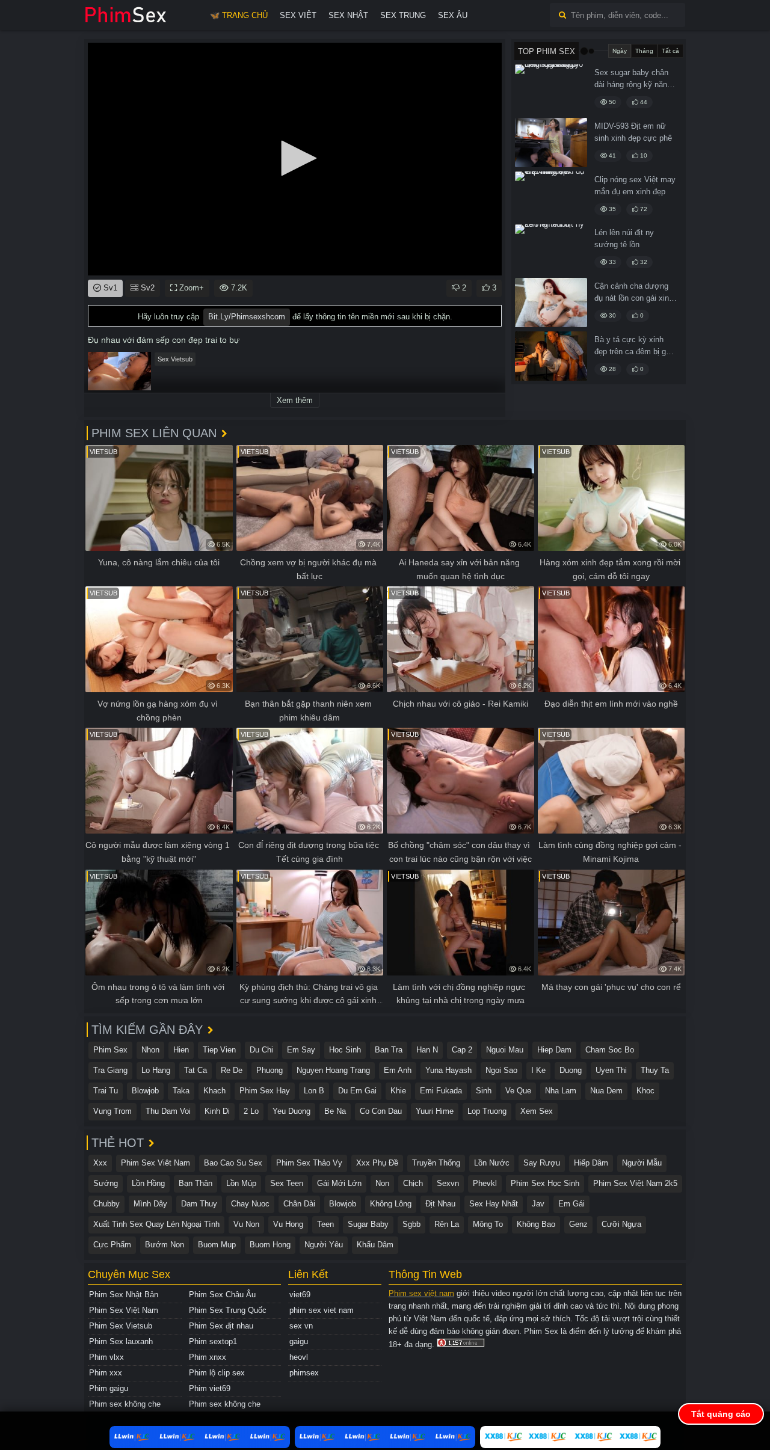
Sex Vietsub (175, 359)
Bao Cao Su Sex (233, 1162)
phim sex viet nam (321, 1310)
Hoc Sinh (345, 1049)
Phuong (269, 1070)
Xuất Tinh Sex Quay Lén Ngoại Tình (156, 1224)
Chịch (413, 1183)
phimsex (304, 1372)
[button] (294, 158)
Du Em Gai (357, 1090)
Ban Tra (388, 1049)
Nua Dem (606, 1090)
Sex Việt (298, 15)
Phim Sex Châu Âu (222, 1294)
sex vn (301, 1325)
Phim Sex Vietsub (120, 1325)
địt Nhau (440, 1203)
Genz (578, 1224)
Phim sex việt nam (421, 1293)
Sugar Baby (368, 1224)
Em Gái (571, 1203)
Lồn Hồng (148, 1183)
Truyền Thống (436, 1162)
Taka (181, 1090)
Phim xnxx (207, 1357)
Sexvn (448, 1183)
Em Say (301, 1049)
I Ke (538, 1070)
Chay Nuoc (250, 1203)
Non (382, 1183)
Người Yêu (323, 1244)
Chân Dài (299, 1203)
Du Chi (261, 1049)
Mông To (488, 1224)
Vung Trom (112, 1111)
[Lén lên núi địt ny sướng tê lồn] (551, 249)
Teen (325, 1224)
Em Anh (397, 1070)
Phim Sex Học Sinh (545, 1183)
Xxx (100, 1162)
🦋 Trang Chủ (239, 15)
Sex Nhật (348, 15)
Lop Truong (487, 1111)
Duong (570, 1070)
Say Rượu (541, 1162)
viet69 (299, 1294)
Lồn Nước (492, 1162)
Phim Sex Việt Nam (123, 1310)
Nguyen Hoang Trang (333, 1070)
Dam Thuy (199, 1203)
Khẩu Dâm (375, 1244)
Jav (538, 1203)
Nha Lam (560, 1090)
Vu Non (246, 1224)
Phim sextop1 (213, 1341)
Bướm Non (164, 1244)
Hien (181, 1049)
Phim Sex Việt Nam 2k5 (635, 1183)
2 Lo (251, 1111)
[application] (295, 159)
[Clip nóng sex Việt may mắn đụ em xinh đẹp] (551, 196)
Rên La (446, 1224)
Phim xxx (105, 1372)
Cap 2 (462, 1049)
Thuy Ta (655, 1070)
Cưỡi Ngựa (621, 1224)
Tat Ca (195, 1070)
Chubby (106, 1203)
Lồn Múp (241, 1183)
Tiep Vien (219, 1049)
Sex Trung (403, 15)
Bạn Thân (195, 1183)
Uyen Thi (611, 1070)
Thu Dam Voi (168, 1111)
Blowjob (145, 1090)
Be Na (335, 1111)
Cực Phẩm (112, 1244)
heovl (298, 1357)
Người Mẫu (642, 1162)
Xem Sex (536, 1111)
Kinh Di (217, 1111)
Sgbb (411, 1224)
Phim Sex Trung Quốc (227, 1310)
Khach (214, 1090)
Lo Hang (155, 1070)
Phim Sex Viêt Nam (155, 1162)
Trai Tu (105, 1090)
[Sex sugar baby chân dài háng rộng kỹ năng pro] (551, 89)
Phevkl (485, 1183)
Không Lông (390, 1203)
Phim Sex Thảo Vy (309, 1162)
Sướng (105, 1183)
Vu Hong (288, 1224)
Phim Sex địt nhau (221, 1325)
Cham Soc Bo (609, 1049)
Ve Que (518, 1090)
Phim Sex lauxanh (121, 1341)
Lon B (314, 1090)
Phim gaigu (108, 1388)
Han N (427, 1049)
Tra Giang (110, 1070)
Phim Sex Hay (264, 1090)
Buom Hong (270, 1244)
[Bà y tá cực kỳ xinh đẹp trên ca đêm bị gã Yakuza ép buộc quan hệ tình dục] (551, 356)
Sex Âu (452, 15)
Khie (398, 1090)
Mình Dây (150, 1203)
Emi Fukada (441, 1090)
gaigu (298, 1341)
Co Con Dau (381, 1111)
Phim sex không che (125, 1404)
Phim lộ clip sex (217, 1372)
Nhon (150, 1049)
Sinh (483, 1090)
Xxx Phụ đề (377, 1162)
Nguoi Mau (504, 1049)
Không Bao (536, 1224)
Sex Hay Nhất (493, 1203)
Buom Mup (217, 1244)
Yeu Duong (291, 1111)
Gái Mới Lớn (339, 1183)
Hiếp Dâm (591, 1162)
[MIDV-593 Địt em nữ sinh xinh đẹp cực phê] (551, 142)
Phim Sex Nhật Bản (123, 1294)
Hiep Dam (554, 1049)
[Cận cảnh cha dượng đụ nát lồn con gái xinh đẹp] (551, 302)
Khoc (645, 1090)
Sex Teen (286, 1183)
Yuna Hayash (448, 1070)
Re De (231, 1070)
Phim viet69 (209, 1388)
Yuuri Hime (435, 1111)
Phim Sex (110, 1049)
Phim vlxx (106, 1357)
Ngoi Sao (501, 1070)
